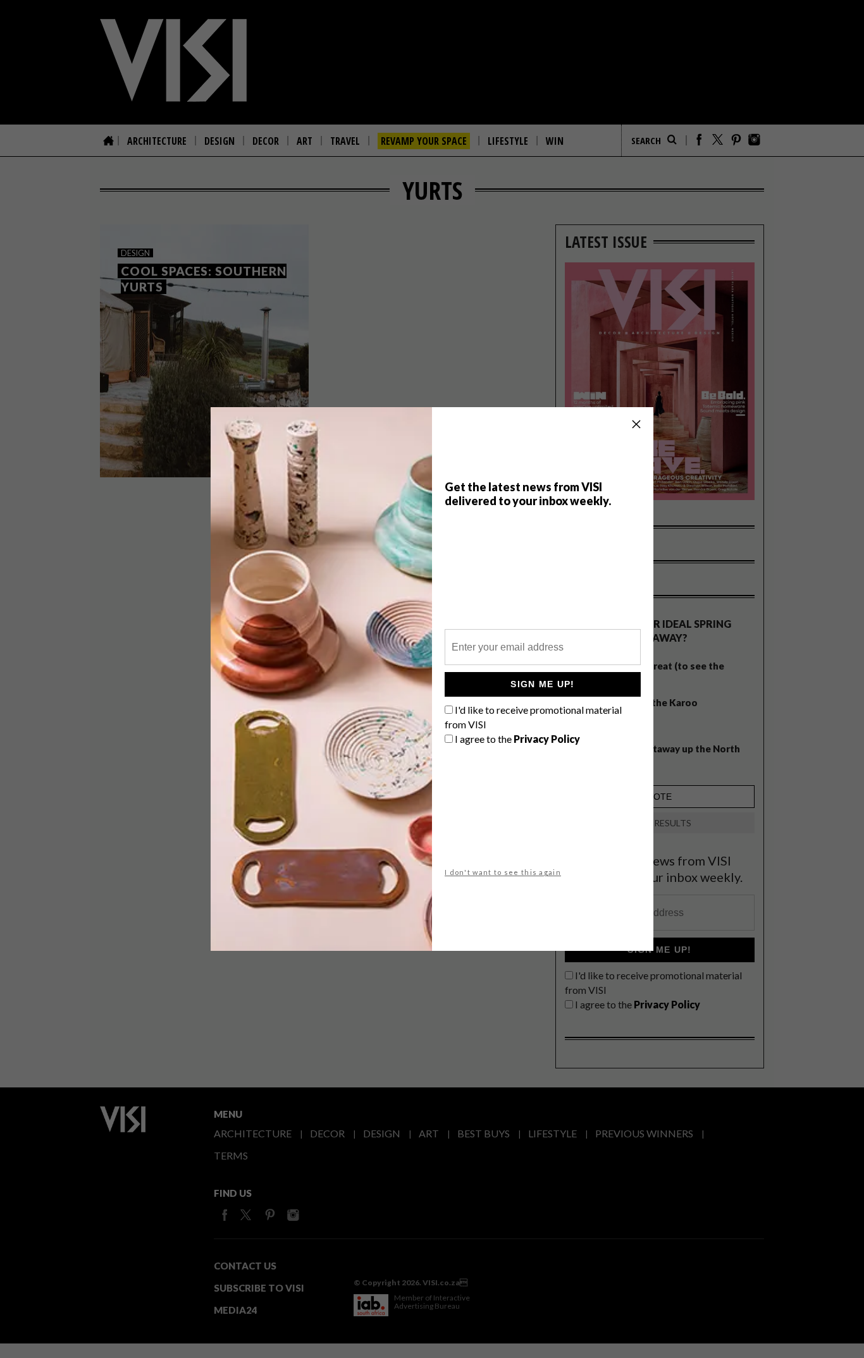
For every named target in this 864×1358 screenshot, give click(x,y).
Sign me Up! (542, 684)
